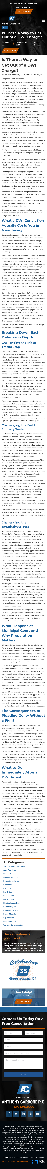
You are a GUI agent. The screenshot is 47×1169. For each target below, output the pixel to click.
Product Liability (10, 914)
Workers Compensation (13, 925)
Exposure (7, 888)
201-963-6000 (23, 1001)
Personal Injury (9, 907)
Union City (9, 1143)
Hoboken (17, 1147)
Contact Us (10, 51)
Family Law (8, 892)
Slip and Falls (8, 918)
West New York (27, 1143)
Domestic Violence (11, 881)
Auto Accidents (9, 870)
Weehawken (25, 1147)
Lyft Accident (8, 899)
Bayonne (11, 1147)
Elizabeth (13, 1149)
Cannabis (7, 874)
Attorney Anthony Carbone (14, 866)
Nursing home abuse (11, 903)
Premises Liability (10, 910)
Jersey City (26, 1139)
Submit (23, 1074)
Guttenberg (33, 1147)
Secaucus (41, 1147)
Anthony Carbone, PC (34, 75)
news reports (17, 132)
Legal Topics (8, 896)
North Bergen (17, 1143)
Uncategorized (9, 921)
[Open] (43, 20)
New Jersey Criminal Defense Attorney (17, 829)
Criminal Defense (17, 79)
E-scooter (7, 885)
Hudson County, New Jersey (18, 1141)
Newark (35, 1143)
